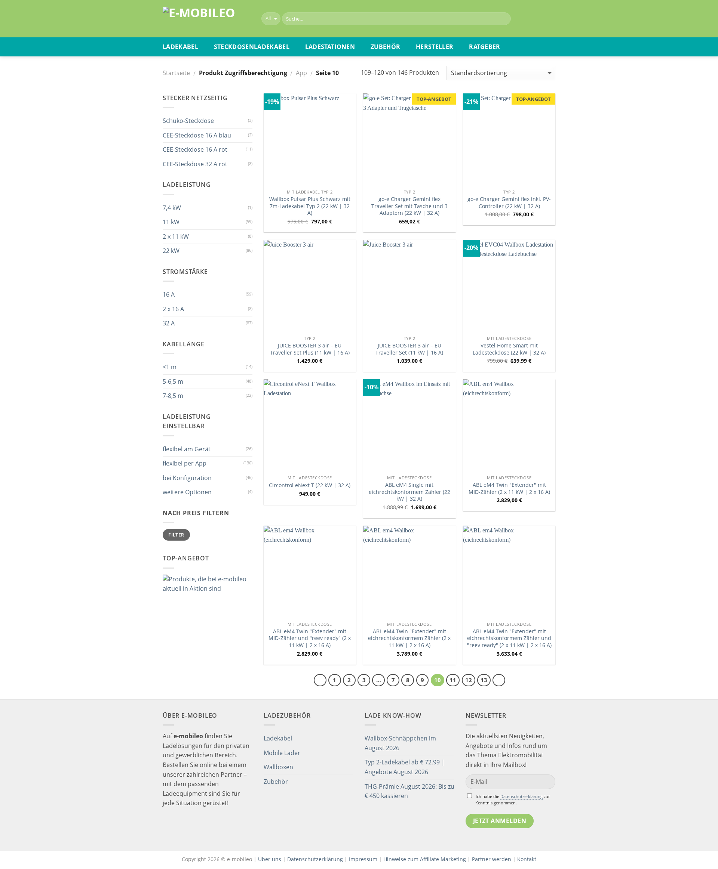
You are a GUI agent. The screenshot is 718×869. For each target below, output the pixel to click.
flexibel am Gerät (187, 449)
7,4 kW (172, 208)
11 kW (171, 222)
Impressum (363, 859)
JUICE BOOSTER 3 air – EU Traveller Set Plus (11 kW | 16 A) (310, 349)
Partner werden (491, 859)
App (301, 73)
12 (468, 680)
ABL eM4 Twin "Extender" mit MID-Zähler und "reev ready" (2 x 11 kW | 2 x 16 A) (310, 638)
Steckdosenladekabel (251, 47)
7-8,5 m (173, 396)
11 (452, 680)
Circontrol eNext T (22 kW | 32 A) (309, 485)
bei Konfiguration (187, 478)
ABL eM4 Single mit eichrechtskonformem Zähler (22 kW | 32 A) (409, 492)
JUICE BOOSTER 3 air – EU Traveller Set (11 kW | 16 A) (409, 349)
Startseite (176, 73)
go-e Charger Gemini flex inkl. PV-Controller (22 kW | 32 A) (509, 203)
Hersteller (434, 47)
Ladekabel (180, 47)
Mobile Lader (282, 753)
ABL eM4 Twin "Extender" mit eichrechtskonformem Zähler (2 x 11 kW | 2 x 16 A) (409, 638)
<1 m (170, 367)
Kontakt (526, 859)
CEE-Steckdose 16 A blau (197, 135)
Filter (176, 535)
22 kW (171, 251)
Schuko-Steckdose (188, 121)
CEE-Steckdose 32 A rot (195, 164)
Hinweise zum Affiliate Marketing (424, 859)
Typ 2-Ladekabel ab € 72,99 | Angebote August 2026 (405, 767)
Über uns (270, 859)
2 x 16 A (173, 309)
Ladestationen (330, 47)
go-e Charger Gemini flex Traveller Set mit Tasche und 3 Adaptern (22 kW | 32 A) (409, 206)
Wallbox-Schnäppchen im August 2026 (400, 743)
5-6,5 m (173, 381)
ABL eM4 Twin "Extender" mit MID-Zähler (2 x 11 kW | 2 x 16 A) (509, 488)
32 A (169, 323)
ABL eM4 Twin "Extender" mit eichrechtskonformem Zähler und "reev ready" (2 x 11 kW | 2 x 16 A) (509, 638)
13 (484, 680)
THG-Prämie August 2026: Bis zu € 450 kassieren (409, 791)
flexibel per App (184, 463)
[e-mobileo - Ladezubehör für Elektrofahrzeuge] (206, 19)
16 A (169, 294)
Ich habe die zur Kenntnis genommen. (512, 799)
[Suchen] (503, 18)
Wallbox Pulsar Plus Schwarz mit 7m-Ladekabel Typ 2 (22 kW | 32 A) (309, 206)
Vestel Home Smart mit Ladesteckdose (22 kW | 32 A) (509, 349)
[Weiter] (499, 680)
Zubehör (385, 47)
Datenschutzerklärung (521, 796)
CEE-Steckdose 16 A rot (195, 149)
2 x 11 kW (176, 236)
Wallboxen (278, 767)
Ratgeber (484, 47)
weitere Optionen (187, 492)
